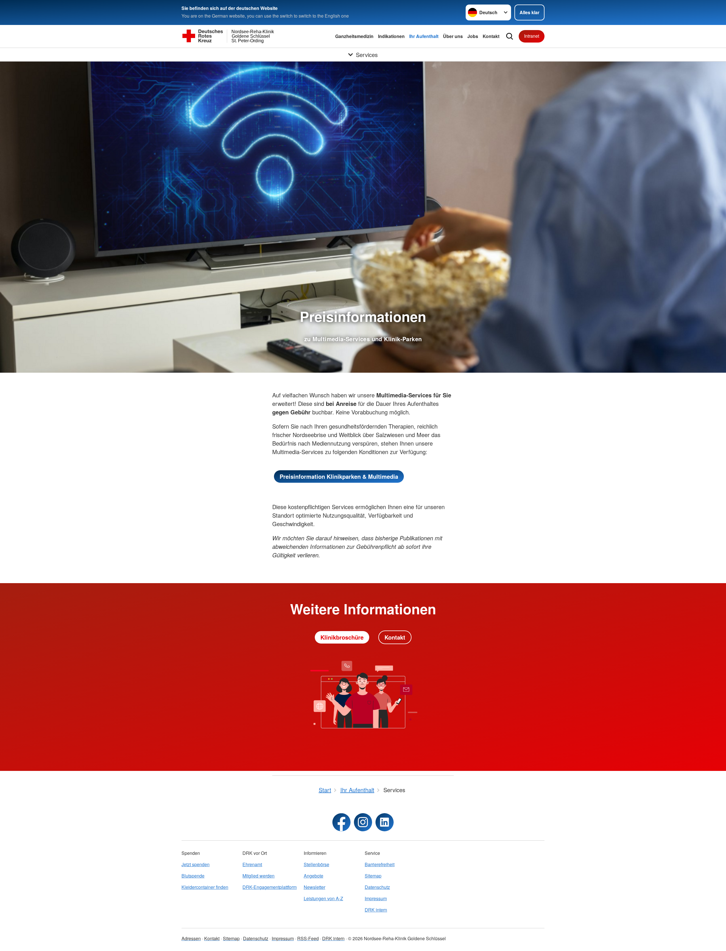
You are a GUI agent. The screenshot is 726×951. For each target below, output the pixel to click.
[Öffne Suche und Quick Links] (509, 36)
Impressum (376, 898)
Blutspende (193, 875)
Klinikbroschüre (342, 637)
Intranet (531, 36)
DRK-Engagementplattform (269, 887)
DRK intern (376, 909)
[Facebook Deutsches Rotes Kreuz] (341, 822)
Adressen (191, 938)
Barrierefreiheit (379, 864)
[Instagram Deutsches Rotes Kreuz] (363, 822)
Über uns (453, 36)
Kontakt (491, 36)
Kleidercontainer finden (205, 887)
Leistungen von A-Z (323, 898)
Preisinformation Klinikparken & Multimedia (339, 476)
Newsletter (314, 887)
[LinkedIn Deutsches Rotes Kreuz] (384, 822)
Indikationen (391, 36)
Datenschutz (377, 887)
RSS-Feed (308, 938)
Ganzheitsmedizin (354, 36)
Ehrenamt (252, 864)
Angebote (313, 875)
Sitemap (373, 875)
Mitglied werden (258, 875)
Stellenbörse (316, 864)
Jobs (472, 36)
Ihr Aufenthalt (423, 36)
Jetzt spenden (196, 864)
